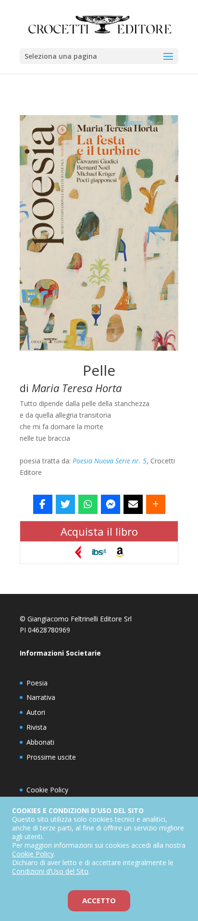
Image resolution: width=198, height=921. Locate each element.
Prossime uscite (51, 757)
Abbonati (40, 742)
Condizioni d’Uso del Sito (50, 871)
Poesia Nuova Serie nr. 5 (110, 460)
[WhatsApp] (88, 504)
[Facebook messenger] (110, 504)
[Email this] (133, 504)
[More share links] (155, 504)
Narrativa (40, 697)
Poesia (37, 682)
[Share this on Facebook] (42, 504)
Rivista (36, 727)
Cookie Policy (47, 789)
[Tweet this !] (65, 504)
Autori (35, 712)
